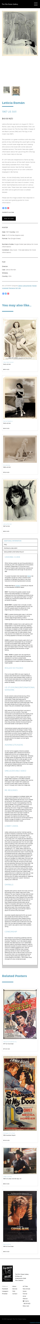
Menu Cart (26, 1306)
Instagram (5, 1291)
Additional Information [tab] (12, 541)
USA (19, 288)
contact (17, 585)
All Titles (25, 1286)
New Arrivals (26, 1289)
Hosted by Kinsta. (35, 1322)
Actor (24, 1296)
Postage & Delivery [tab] (10, 548)
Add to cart (9, 218)
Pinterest (4, 1293)
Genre (24, 1291)
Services (14, 1289)
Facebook (5, 1289)
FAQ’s (29, 576)
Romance (12, 288)
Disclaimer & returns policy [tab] (14, 552)
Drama (20, 285)
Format (25, 1293)
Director (25, 1298)
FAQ (13, 1291)
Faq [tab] (5, 544)
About (14, 1286)
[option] (20, 33)
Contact (14, 1293)
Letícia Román (27, 285)
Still (16, 288)
